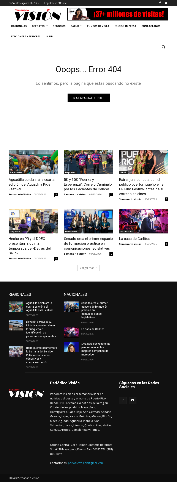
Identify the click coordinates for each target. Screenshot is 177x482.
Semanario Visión (20, 194)
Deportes (70, 172)
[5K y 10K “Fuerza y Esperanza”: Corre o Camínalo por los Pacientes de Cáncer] (88, 162)
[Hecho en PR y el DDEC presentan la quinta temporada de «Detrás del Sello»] (33, 221)
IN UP (123, 172)
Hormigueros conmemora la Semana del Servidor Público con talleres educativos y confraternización (41, 355)
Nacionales (71, 231)
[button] (163, 47)
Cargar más (87, 268)
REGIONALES (20, 294)
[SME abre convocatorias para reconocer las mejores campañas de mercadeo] (71, 347)
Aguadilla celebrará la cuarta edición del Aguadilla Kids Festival (32, 184)
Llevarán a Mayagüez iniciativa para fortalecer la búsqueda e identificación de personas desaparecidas (41, 329)
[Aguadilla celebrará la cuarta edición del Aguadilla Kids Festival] (33, 162)
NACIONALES (75, 294)
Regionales (16, 172)
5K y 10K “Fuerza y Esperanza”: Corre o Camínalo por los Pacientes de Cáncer (88, 184)
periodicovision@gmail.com (86, 463)
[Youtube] (165, 3)
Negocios (15, 231)
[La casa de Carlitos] (143, 221)
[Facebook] (159, 3)
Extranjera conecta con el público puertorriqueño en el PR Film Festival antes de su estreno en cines (141, 186)
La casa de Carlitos (134, 238)
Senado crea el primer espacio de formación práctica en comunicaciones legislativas (88, 243)
